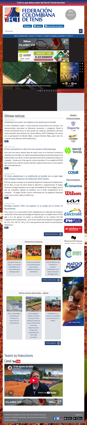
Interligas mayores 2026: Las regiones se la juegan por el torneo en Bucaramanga (33, 207)
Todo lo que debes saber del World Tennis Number (41, 2)
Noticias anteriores (51, 234)
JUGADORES (61, 36)
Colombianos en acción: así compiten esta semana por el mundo (30, 122)
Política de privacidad (19, 417)
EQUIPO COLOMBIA (51, 36)
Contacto (8, 417)
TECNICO (39, 36)
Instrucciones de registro (55, 26)
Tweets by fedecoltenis (18, 355)
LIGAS (32, 36)
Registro (39, 26)
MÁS (69, 36)
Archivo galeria (51, 343)
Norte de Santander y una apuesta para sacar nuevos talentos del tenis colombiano (33, 267)
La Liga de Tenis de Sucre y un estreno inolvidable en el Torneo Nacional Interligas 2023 (14, 267)
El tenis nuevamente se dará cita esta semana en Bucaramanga (30, 149)
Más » (6, 141)
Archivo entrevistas (49, 280)
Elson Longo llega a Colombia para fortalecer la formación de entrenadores (14, 318)
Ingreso (28, 26)
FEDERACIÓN (23, 36)
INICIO (16, 36)
